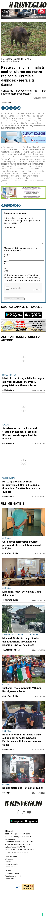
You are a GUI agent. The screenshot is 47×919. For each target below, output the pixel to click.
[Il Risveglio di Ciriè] (28, 5)
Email (6, 262)
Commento (10, 227)
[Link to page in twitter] (7, 108)
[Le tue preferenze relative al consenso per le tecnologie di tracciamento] (42, 914)
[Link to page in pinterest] (15, 108)
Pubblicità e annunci (13, 876)
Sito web (6, 269)
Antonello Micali (12, 650)
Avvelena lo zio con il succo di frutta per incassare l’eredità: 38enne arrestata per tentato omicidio (19, 433)
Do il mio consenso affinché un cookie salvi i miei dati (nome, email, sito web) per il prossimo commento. (22, 277)
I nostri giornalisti (11, 864)
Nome (7, 256)
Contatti (8, 862)
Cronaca (6, 538)
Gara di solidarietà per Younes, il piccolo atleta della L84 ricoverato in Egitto (22, 545)
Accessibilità (10, 879)
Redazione (6, 103)
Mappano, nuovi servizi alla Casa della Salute (21, 593)
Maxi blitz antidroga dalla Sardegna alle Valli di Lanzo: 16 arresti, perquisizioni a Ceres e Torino (23, 382)
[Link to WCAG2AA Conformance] (23, 887)
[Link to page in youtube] (28, 812)
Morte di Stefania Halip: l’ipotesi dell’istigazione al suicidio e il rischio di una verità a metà (21, 642)
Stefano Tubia (11, 553)
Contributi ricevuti (12, 873)
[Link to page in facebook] (3, 108)
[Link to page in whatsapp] (19, 108)
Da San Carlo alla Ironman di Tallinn (22, 787)
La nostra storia (11, 856)
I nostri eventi (10, 867)
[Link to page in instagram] (23, 812)
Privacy (8, 871)
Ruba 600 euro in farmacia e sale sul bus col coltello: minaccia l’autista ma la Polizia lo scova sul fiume (21, 739)
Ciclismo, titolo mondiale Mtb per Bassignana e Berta (21, 690)
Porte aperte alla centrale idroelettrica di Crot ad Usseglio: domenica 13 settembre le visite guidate (21, 486)
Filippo (7, 793)
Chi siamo (9, 859)
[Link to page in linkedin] (11, 108)
